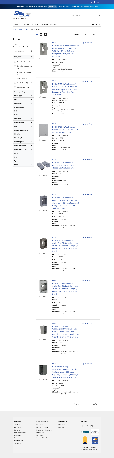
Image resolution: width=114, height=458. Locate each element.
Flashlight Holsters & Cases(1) (24, 67)
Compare (44, 59)
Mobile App (17, 435)
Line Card (61, 427)
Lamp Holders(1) (22, 78)
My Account (39, 425)
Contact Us (39, 435)
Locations (17, 430)
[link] (91, 34)
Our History (17, 427)
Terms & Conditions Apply (72, 6)
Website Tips (40, 432)
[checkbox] (15, 62)
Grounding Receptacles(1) (24, 73)
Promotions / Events (20, 432)
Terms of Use (18, 443)
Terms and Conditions (42, 438)
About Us (17, 425)
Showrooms (61, 425)
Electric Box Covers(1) (23, 62)
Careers (16, 438)
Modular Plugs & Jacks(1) (24, 83)
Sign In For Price (87, 43)
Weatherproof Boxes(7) (24, 87)
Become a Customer (42, 427)
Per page (76, 34)
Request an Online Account (44, 430)
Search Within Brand (20, 47)
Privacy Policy (18, 440)
